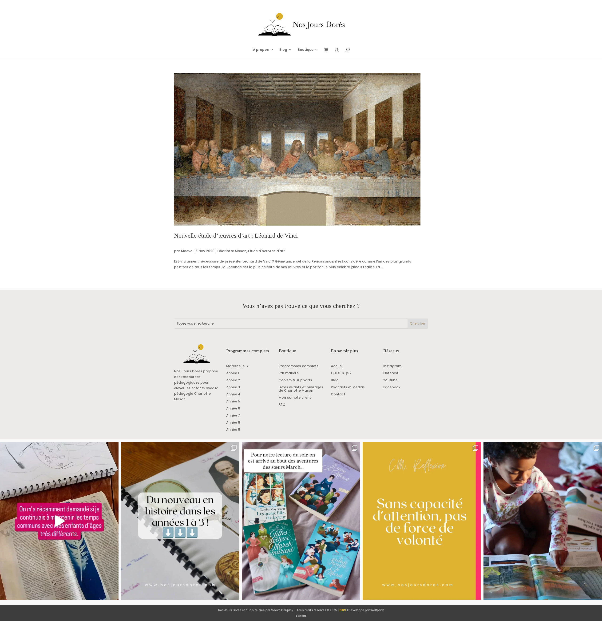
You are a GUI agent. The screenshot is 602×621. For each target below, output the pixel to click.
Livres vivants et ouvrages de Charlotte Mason (301, 389)
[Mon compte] (336, 50)
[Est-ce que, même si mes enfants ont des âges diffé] (59, 521)
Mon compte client (295, 398)
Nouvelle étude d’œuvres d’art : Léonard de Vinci (236, 235)
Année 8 (233, 423)
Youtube (390, 380)
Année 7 (233, 416)
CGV (342, 610)
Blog (283, 50)
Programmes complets (298, 366)
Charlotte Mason (231, 251)
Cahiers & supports (295, 380)
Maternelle (235, 366)
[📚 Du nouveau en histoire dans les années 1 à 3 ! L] (180, 521)
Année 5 (233, 402)
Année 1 (232, 373)
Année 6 (233, 409)
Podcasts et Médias (348, 388)
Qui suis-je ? (341, 373)
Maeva (187, 251)
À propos (261, 50)
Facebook (391, 388)
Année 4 (233, 395)
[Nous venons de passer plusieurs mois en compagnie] (301, 521)
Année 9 (233, 430)
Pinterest (390, 373)
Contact (338, 395)
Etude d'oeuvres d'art (266, 251)
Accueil (337, 366)
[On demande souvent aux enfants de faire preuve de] (422, 521)
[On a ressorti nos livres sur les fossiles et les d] (542, 521)
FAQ (282, 405)
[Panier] (327, 50)
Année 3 (233, 388)
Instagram (392, 366)
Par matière (289, 373)
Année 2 (233, 380)
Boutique (305, 50)
